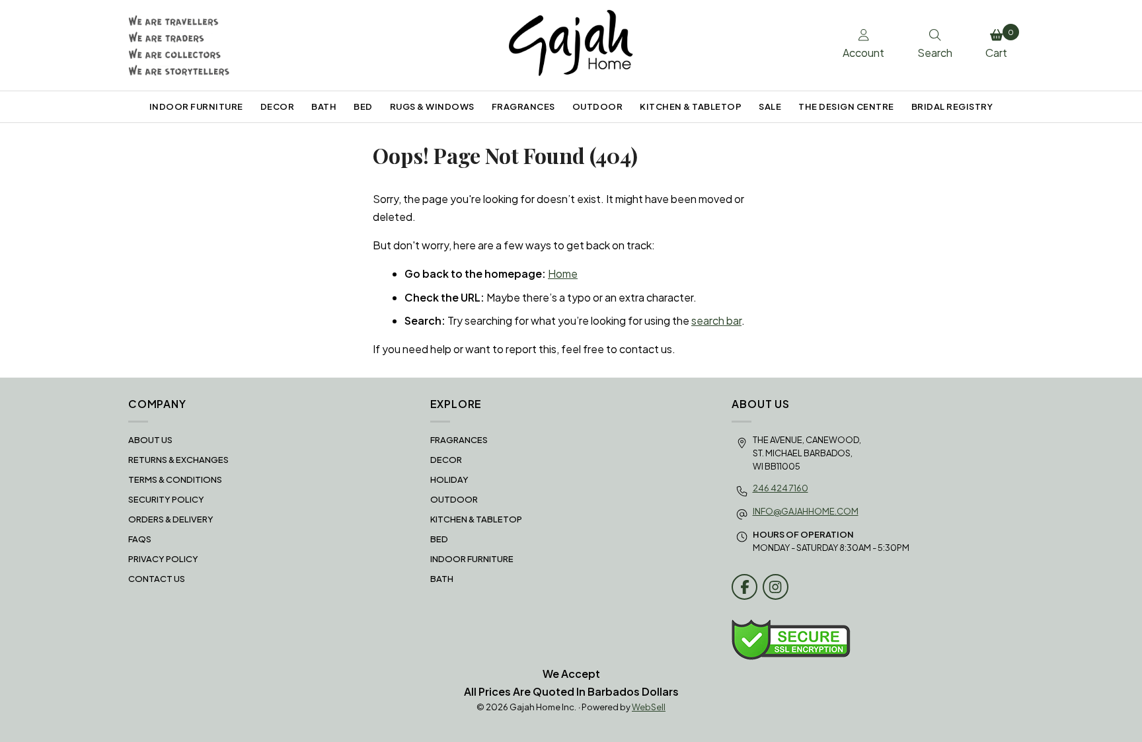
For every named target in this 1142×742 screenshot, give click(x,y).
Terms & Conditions (175, 479)
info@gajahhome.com (805, 511)
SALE (770, 106)
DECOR (277, 106)
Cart (999, 44)
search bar (716, 320)
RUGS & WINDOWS (432, 106)
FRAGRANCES (523, 106)
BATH (323, 106)
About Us (150, 439)
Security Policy (166, 499)
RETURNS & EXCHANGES (178, 459)
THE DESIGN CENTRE (846, 106)
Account (863, 53)
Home (563, 273)
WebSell (649, 707)
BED (363, 106)
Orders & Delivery (170, 519)
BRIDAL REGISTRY (952, 106)
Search (934, 53)
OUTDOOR (597, 106)
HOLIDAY (449, 479)
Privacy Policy (163, 559)
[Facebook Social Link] (744, 587)
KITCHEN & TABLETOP (691, 106)
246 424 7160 (780, 488)
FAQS (139, 539)
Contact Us (156, 578)
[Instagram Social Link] (775, 587)
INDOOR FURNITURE (196, 106)
